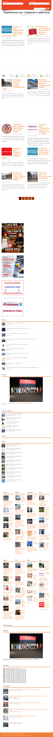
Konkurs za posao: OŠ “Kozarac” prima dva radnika (45, 175)
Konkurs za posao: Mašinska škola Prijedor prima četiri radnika (19, 128)
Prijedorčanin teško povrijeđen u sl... (14, 460)
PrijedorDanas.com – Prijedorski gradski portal (26, 12)
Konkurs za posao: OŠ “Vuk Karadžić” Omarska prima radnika (44, 83)
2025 (4, 669)
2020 (4, 675)
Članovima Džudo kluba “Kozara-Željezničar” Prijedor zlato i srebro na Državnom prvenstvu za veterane (44, 538)
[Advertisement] (27, 22)
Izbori (28, 735)
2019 (4, 676)
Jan (6, 668)
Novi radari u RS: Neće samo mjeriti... (14, 414)
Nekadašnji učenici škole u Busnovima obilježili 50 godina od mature (20, 584)
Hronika (6, 735)
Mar (9, 668)
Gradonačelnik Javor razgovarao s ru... (14, 475)
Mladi (25, 735)
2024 (4, 670)
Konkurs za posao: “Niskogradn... (13, 448)
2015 (4, 681)
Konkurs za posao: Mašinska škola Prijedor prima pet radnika (45, 30)
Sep (20, 669)
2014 (4, 682)
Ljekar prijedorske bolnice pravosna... (14, 456)
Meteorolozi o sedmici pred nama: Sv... (14, 429)
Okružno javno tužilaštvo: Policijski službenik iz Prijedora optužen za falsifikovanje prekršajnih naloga (20, 548)
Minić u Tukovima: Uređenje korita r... (14, 464)
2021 (4, 674)
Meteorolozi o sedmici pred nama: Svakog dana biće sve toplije (16, 333)
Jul (16, 668)
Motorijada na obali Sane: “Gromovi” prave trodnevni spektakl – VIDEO (32, 515)
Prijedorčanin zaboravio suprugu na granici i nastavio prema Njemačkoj (8, 503)
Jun (15, 668)
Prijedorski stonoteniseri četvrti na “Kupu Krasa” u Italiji (15, 322)
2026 (4, 668)
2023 (4, 672)
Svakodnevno (13, 735)
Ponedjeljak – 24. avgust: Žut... (13, 425)
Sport (17, 735)
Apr (11, 668)
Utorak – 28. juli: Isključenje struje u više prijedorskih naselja (22, 715)
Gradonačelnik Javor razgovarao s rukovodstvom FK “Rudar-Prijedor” (43, 503)
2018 (4, 677)
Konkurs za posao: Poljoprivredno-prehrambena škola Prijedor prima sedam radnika (13, 31)
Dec (25, 669)
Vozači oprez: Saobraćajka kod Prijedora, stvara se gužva (15, 348)
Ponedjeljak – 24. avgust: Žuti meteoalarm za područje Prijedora (16, 357)
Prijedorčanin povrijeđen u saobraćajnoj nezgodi (14, 363)
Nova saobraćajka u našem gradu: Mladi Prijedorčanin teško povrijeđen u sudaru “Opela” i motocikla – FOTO (20, 521)
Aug (18, 668)
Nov (23, 669)
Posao (12, 38)
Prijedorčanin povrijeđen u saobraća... (14, 471)
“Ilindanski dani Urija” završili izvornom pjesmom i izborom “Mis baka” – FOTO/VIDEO (16, 403)
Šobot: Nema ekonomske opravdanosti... (15, 468)
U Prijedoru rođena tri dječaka (35, 591)
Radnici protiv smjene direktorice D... (14, 444)
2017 (4, 679)
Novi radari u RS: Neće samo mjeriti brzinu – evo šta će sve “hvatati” (17, 353)
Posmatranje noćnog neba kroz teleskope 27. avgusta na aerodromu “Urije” (18, 328)
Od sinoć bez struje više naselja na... (14, 479)
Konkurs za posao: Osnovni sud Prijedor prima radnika (44, 151)
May (13, 668)
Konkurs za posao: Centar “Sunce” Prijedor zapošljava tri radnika (19, 176)
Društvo (20, 690)
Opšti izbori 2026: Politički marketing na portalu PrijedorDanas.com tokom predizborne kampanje (22, 367)
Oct (21, 669)
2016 (4, 680)
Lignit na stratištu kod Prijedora (16, 722)
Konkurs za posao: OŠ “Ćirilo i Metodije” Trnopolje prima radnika (13, 84)
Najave (31, 735)
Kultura (20, 735)
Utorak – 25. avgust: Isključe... (12, 421)
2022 (4, 673)
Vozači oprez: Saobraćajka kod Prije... (14, 417)
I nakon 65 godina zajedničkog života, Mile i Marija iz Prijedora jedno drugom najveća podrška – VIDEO (20, 569)
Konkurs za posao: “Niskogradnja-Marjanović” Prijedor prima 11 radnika (44, 129)
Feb (8, 668)
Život (20, 698)
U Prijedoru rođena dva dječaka (35, 576)
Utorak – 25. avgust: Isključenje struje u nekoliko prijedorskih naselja (17, 344)
